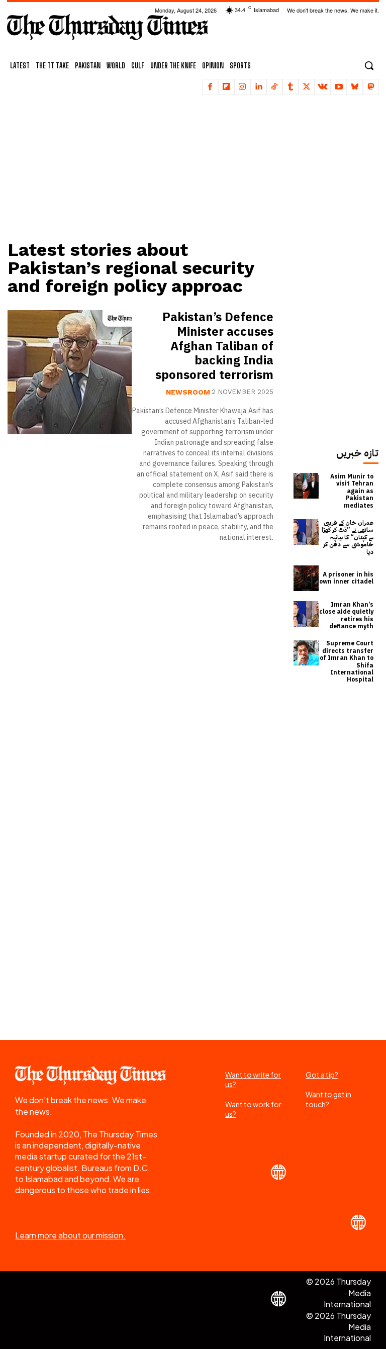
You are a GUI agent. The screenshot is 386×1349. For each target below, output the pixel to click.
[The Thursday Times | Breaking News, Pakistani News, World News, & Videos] (107, 27)
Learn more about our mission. (70, 1235)
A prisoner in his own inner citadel (346, 578)
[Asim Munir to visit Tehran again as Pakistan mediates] (306, 486)
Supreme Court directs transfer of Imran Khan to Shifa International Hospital (346, 661)
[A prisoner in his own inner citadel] (306, 578)
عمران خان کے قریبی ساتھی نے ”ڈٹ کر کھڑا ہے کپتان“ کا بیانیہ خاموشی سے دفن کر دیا (347, 537)
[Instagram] (242, 87)
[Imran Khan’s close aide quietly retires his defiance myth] (306, 614)
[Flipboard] (226, 87)
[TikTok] (274, 87)
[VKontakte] (323, 87)
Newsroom (188, 392)
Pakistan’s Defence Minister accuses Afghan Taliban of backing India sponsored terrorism (214, 346)
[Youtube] (339, 87)
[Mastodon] (371, 87)
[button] (369, 65)
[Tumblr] (290, 87)
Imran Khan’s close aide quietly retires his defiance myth (346, 615)
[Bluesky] (355, 87)
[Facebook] (210, 87)
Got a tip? (322, 1074)
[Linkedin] (258, 87)
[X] (307, 87)
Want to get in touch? (328, 1099)
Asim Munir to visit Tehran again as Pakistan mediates (351, 491)
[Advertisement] (145, 168)
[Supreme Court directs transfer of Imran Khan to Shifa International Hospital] (306, 652)
